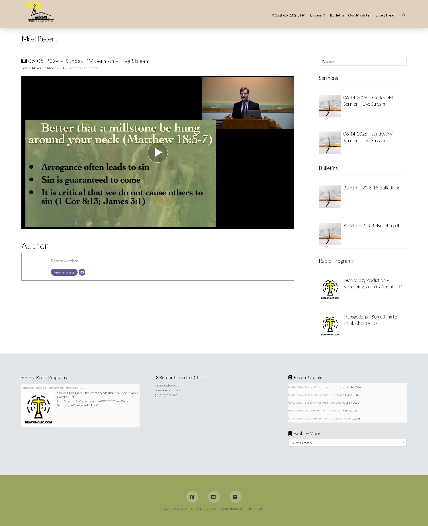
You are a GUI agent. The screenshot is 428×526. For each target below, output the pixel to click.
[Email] (82, 272)
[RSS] (236, 497)
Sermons (92, 68)
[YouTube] (214, 497)
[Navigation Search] (403, 14)
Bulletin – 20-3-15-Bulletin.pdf (372, 187)
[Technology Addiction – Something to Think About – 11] (330, 289)
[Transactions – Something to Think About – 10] (330, 325)
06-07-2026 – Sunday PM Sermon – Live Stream (316, 402)
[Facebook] (192, 497)
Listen (196, 508)
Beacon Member (64, 261)
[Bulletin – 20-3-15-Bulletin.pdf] (330, 197)
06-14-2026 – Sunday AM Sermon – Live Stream (316, 395)
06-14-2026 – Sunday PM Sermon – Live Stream (316, 387)
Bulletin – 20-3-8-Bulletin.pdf (371, 225)
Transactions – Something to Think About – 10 (370, 320)
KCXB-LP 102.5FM (175, 508)
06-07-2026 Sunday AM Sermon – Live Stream (315, 410)
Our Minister (232, 508)
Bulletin (212, 508)
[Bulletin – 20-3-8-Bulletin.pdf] (330, 235)
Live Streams (76, 68)
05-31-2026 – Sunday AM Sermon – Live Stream (316, 418)
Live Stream (255, 508)
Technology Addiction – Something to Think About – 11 (373, 283)
